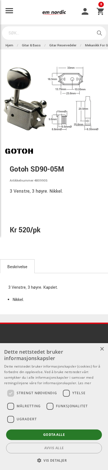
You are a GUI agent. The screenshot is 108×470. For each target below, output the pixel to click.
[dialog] (54, 406)
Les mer (84, 383)
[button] (54, 460)
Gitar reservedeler (62, 45)
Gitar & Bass (31, 45)
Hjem (9, 45)
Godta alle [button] (54, 434)
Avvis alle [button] (54, 448)
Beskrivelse (17, 267)
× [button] (102, 349)
